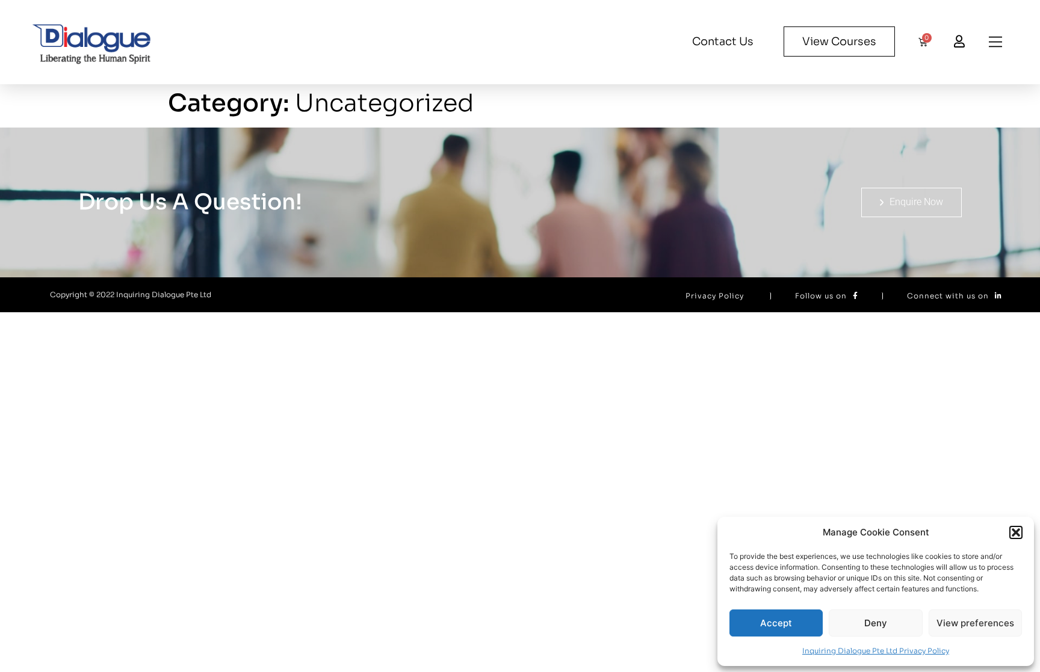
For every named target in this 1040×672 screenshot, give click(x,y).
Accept (776, 623)
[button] (1016, 532)
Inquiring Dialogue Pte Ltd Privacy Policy (875, 650)
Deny (875, 623)
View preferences (975, 623)
